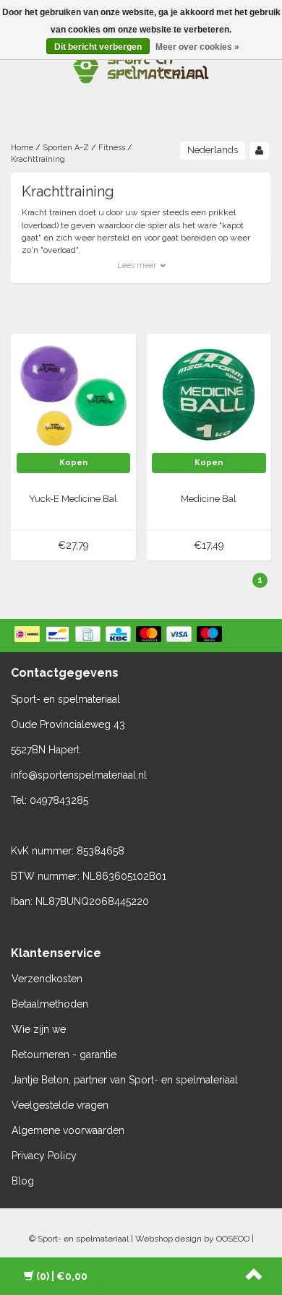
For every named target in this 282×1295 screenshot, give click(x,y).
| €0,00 (61, 1276)
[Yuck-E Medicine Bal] (74, 395)
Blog (23, 1181)
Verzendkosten (47, 978)
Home (22, 147)
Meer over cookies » (197, 47)
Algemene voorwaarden (68, 1130)
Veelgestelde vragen (60, 1105)
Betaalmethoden (50, 1004)
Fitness (111, 147)
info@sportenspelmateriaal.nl (79, 775)
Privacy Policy (44, 1155)
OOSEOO (232, 1239)
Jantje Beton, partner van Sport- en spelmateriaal (125, 1080)
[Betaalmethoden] (119, 635)
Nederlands (212, 149)
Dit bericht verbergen (98, 47)
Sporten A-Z (66, 147)
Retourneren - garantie (64, 1054)
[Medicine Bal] (209, 395)
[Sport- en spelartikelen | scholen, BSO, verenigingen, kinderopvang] (141, 65)
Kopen (73, 462)
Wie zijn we (39, 1029)
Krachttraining (38, 159)
